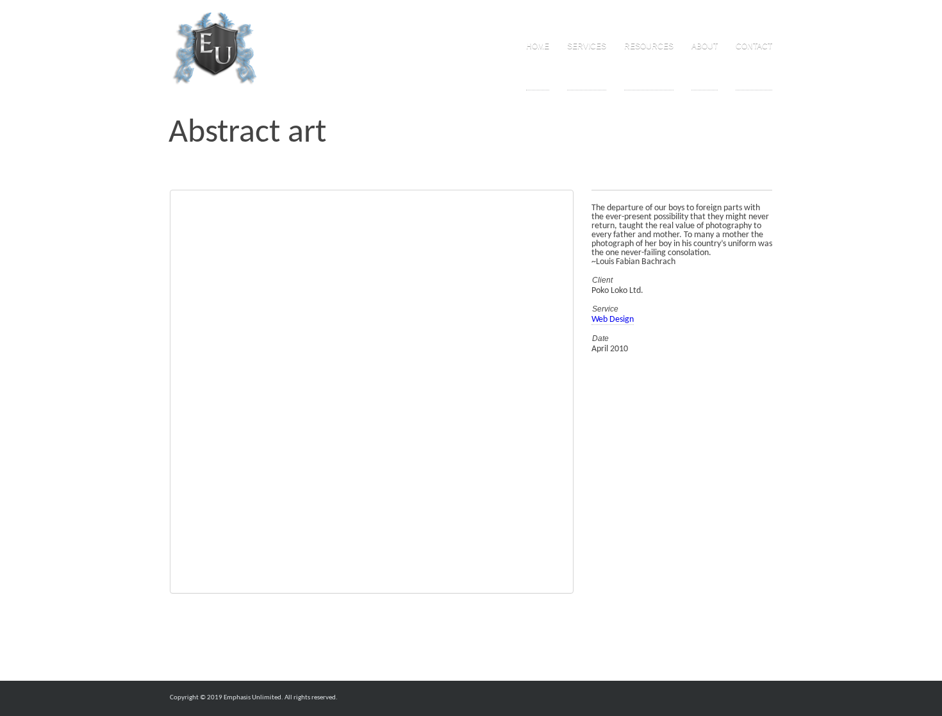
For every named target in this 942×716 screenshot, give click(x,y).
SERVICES (586, 46)
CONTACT (754, 46)
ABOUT (704, 46)
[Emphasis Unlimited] (215, 48)
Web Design (612, 319)
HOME (537, 46)
